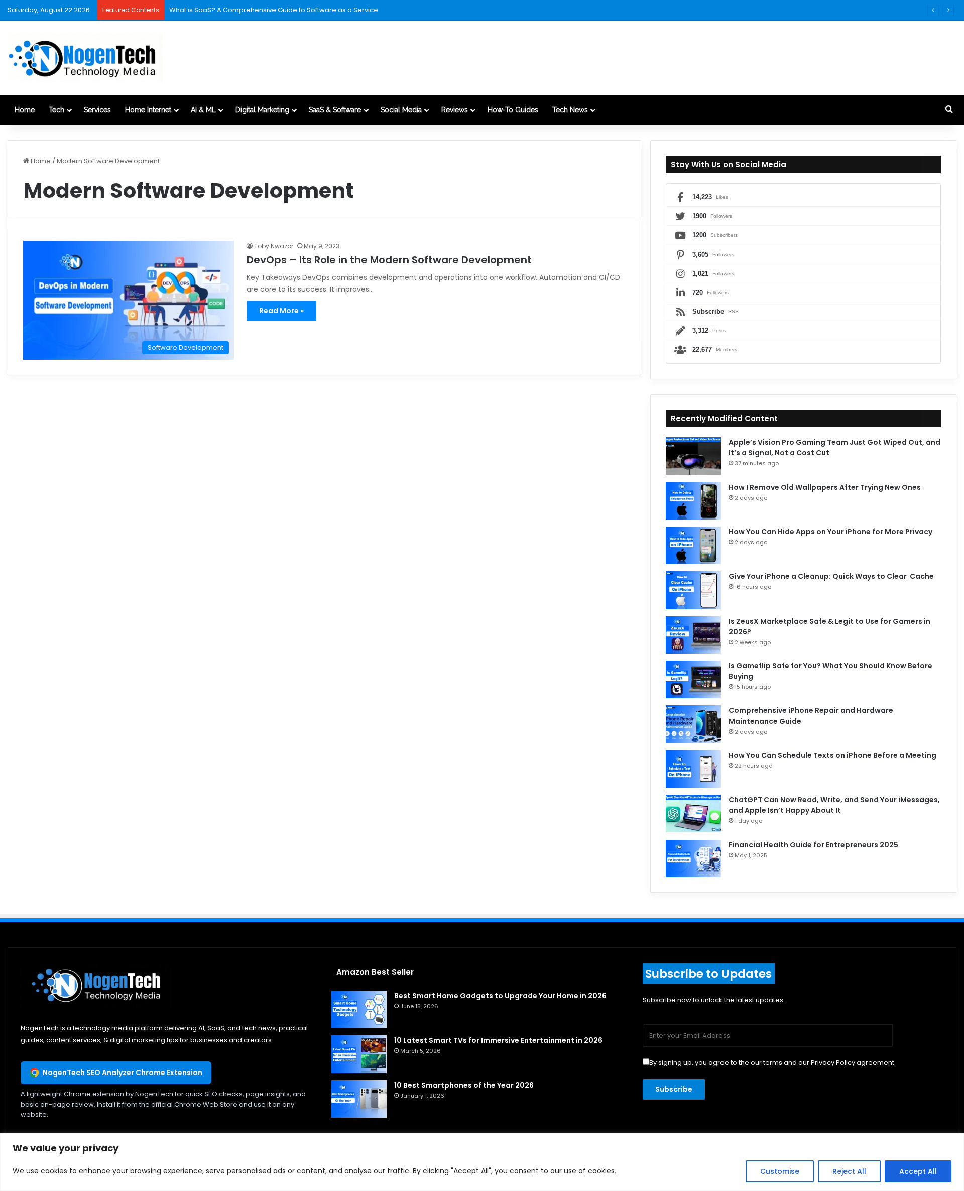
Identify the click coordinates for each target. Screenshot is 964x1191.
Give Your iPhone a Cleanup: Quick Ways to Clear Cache (832, 576)
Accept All (918, 1171)
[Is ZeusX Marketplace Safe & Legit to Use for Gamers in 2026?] (693, 635)
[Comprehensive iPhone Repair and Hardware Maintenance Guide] (693, 724)
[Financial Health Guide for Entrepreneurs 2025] (693, 858)
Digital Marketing (262, 110)
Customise (779, 1171)
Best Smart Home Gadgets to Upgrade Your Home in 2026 (500, 996)
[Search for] (948, 110)
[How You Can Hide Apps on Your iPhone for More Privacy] (693, 545)
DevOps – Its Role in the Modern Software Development (389, 260)
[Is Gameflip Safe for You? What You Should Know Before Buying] (693, 679)
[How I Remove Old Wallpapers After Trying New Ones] (693, 501)
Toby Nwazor (273, 246)
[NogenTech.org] (85, 57)
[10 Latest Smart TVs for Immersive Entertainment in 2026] (359, 1054)
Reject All (849, 1171)
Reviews (454, 110)
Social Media (401, 110)
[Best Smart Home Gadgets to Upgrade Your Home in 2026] (359, 1009)
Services (97, 110)
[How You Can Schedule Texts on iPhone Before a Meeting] (693, 769)
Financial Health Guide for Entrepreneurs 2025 (813, 845)
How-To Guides (513, 110)
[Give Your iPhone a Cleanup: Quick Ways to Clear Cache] (693, 590)
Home (25, 110)
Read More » (281, 311)
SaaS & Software (335, 110)
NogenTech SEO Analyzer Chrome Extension (122, 1072)
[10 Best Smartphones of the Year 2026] (359, 1099)
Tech (56, 110)
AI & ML (203, 110)
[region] (482, 1162)
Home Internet (148, 110)
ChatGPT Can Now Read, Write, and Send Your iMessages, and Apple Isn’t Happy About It (834, 805)
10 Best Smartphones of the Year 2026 (464, 1085)
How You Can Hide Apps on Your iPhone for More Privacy (830, 532)
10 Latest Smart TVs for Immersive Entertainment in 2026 (498, 1040)
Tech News (570, 110)
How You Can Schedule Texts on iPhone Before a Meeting (832, 755)
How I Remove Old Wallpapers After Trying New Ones (825, 487)
